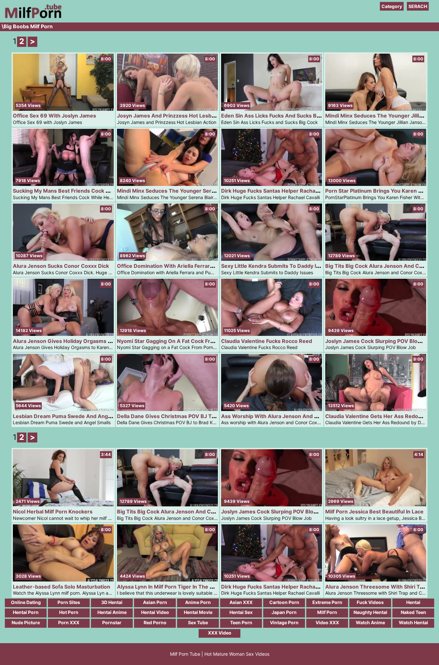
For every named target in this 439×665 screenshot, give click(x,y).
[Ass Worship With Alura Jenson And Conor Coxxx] (271, 409)
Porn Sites (69, 602)
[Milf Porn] (32, 19)
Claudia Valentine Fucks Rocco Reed (266, 341)
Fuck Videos (370, 602)
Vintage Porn (284, 622)
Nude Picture (26, 622)
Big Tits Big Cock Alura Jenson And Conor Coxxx (178, 511)
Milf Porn (327, 612)
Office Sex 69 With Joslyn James (54, 115)
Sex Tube (198, 622)
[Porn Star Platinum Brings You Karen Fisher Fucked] (375, 184)
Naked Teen (413, 612)
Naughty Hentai (370, 612)
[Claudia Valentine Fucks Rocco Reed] (271, 334)
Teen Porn (241, 622)
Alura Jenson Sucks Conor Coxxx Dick (61, 266)
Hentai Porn (26, 612)
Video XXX (327, 622)
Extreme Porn (327, 602)
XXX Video (219, 632)
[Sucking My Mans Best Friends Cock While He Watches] (63, 184)
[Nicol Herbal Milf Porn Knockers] (63, 504)
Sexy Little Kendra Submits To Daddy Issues (276, 266)
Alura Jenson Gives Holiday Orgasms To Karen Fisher (80, 341)
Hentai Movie (198, 612)
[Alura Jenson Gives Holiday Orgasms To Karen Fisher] (63, 334)
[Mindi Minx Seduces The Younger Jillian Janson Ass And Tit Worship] (375, 109)
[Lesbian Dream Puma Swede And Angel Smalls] (63, 409)
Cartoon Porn (284, 602)
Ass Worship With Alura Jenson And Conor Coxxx (284, 416)
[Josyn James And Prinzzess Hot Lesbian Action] (167, 109)
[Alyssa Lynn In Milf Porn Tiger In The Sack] (167, 579)
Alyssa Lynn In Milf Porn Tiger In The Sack (169, 586)
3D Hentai (111, 602)
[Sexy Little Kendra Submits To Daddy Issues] (271, 259)
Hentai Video (155, 612)
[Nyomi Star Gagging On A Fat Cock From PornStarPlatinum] (167, 334)
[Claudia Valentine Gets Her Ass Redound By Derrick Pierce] (375, 409)
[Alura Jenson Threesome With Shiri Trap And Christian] (375, 579)
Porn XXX (68, 622)
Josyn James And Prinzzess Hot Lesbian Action (177, 115)
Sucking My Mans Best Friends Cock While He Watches (82, 191)
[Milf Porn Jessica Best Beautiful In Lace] (375, 504)
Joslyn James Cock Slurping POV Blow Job (379, 341)
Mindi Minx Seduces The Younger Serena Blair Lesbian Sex (191, 191)
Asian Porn (155, 602)
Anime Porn (198, 602)
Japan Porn (284, 612)
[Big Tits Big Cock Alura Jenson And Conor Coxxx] (375, 259)
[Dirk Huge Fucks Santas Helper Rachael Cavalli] (271, 184)
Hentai (413, 602)
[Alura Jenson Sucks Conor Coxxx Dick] (63, 259)
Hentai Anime (112, 612)
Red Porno (155, 622)
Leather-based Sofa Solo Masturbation (61, 586)
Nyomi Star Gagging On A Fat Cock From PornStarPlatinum (190, 341)
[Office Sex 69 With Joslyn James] (63, 109)
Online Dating (26, 602)
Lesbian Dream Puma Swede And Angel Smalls (71, 416)
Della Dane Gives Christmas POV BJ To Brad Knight (181, 416)
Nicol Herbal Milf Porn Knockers (53, 511)
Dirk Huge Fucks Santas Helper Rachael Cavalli (279, 191)
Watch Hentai (413, 622)
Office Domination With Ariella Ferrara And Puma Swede (187, 266)
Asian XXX (241, 602)
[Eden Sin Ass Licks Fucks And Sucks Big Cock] (271, 109)
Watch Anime (370, 622)
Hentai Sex (241, 612)
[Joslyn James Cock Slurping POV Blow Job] (375, 334)
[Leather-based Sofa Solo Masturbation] (63, 579)
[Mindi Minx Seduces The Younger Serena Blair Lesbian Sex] (167, 184)
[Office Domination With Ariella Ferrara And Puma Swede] (167, 259)
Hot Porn (68, 612)
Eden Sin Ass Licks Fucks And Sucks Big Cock (278, 115)
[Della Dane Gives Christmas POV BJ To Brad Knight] (167, 409)
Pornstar (111, 622)
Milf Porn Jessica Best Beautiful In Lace (374, 511)
